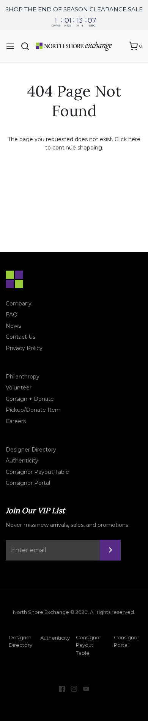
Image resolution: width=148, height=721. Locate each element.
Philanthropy (22, 376)
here (134, 139)
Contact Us (20, 336)
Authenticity (22, 460)
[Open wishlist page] (119, 46)
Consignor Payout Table (37, 472)
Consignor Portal (28, 483)
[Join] (110, 550)
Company (18, 303)
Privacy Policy (24, 348)
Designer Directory (31, 449)
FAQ (11, 314)
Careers (16, 421)
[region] (74, 15)
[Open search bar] (27, 46)
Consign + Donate (30, 399)
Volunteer (18, 387)
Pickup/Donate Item (33, 409)
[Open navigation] (10, 46)
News (13, 325)
